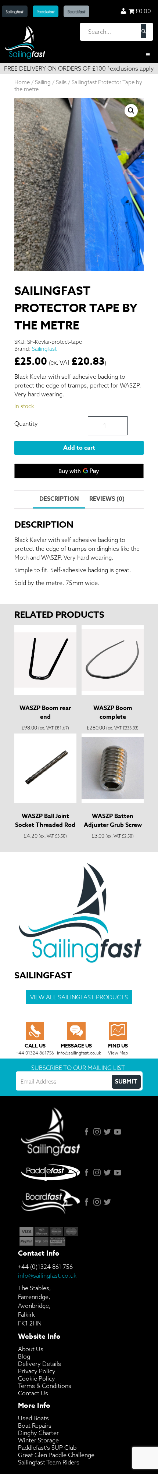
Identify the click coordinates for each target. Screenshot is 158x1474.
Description (59, 499)
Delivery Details (39, 1363)
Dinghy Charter (38, 1432)
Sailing (43, 82)
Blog (24, 1356)
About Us (30, 1349)
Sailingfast (44, 348)
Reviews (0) (107, 499)
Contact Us (33, 1393)
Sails (61, 82)
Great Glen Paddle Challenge (56, 1455)
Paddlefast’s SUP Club (47, 1447)
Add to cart (79, 447)
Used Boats (33, 1418)
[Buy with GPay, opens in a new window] (79, 471)
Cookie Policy (36, 1378)
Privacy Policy (36, 1371)
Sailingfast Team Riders (48, 1462)
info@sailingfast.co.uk (47, 1275)
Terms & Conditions (44, 1385)
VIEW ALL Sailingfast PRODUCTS (79, 997)
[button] (131, 110)
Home (22, 82)
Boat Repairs (34, 1425)
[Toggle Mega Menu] (79, 54)
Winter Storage (38, 1440)
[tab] (59, 499)
